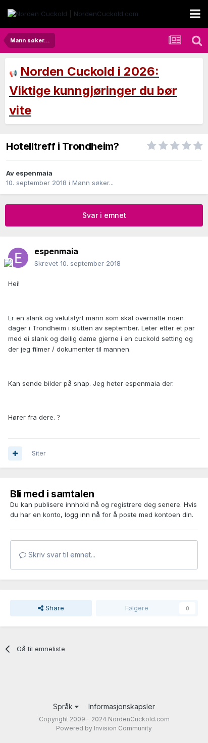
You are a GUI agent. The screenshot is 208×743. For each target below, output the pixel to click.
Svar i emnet (104, 215)
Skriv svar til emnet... (60, 554)
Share (53, 608)
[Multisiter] (15, 453)
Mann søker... (93, 183)
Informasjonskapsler (121, 706)
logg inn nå (82, 514)
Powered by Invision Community (104, 728)
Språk (64, 706)
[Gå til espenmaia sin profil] (18, 258)
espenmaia (34, 173)
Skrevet (77, 263)
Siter (39, 453)
